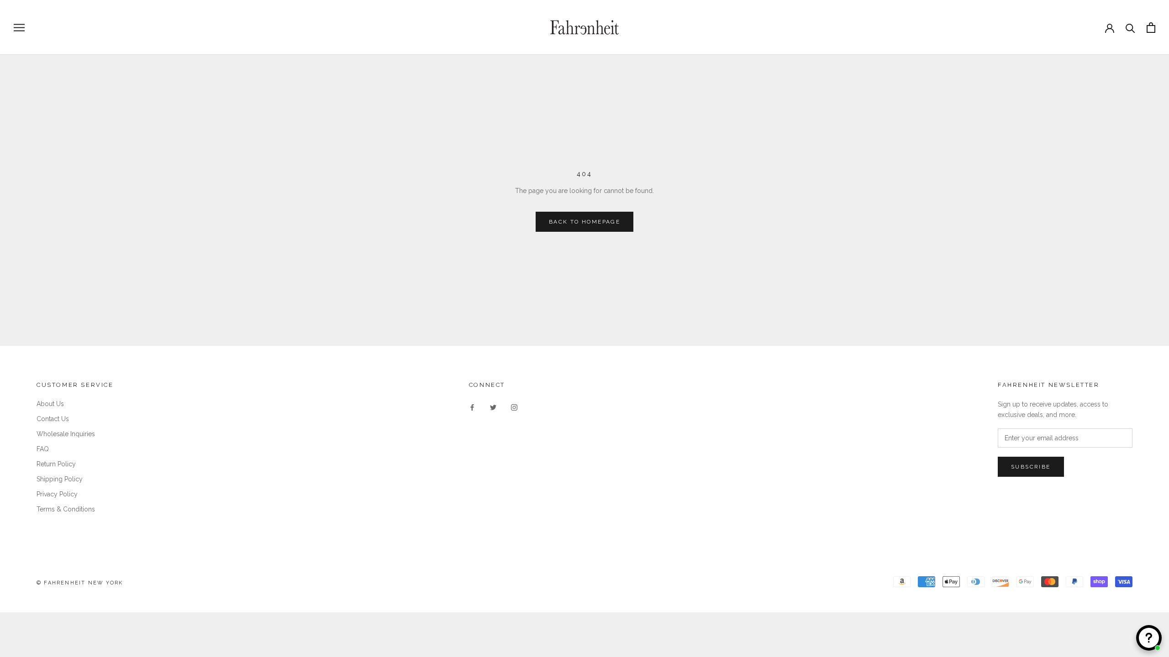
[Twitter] (493, 407)
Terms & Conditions (66, 509)
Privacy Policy (57, 494)
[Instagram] (514, 407)
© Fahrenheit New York (80, 583)
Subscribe (1031, 467)
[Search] (1130, 27)
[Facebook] (472, 407)
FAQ (43, 449)
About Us (50, 403)
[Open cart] (1151, 27)
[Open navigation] (19, 27)
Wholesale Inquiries (66, 434)
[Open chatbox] (1149, 638)
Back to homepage (584, 222)
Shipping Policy (60, 479)
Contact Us (53, 418)
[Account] (1109, 27)
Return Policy (56, 464)
